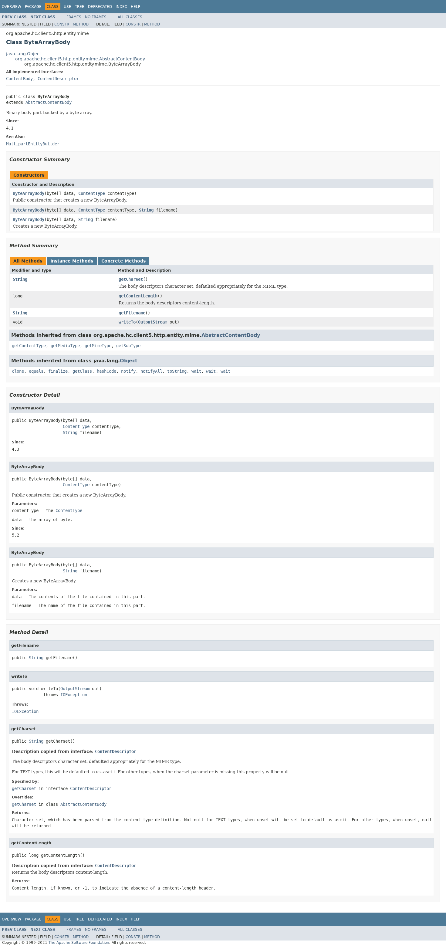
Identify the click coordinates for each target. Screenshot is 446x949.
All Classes (130, 17)
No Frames (95, 17)
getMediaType (65, 345)
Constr (61, 24)
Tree (79, 7)
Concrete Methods (123, 261)
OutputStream (152, 322)
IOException (73, 694)
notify (128, 371)
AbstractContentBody (48, 102)
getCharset (131, 279)
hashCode (106, 371)
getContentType (29, 345)
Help (135, 7)
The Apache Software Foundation (79, 943)
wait (196, 371)
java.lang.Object (23, 53)
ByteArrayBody (28, 193)
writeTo (127, 322)
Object (128, 361)
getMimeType (98, 345)
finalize (58, 371)
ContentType (91, 193)
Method (81, 24)
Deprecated (100, 7)
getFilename (132, 312)
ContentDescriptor (58, 78)
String (146, 210)
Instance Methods (71, 261)
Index (121, 7)
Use (67, 7)
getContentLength (138, 295)
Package (33, 7)
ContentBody (19, 78)
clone (18, 371)
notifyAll (151, 371)
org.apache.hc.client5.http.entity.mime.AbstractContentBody (80, 58)
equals (36, 371)
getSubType (128, 345)
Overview (11, 7)
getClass (82, 371)
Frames (73, 17)
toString (177, 371)
